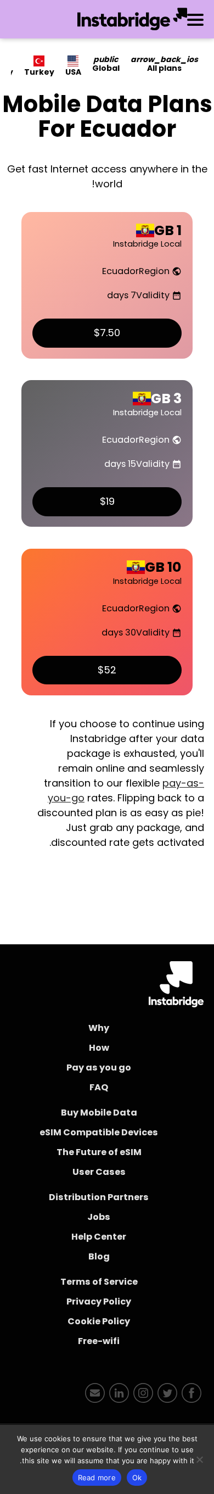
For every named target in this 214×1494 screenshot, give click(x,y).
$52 (107, 670)
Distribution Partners (99, 1197)
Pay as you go (98, 1067)
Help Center (98, 1236)
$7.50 (107, 332)
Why (98, 1028)
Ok (137, 1477)
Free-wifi (99, 1341)
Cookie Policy (98, 1321)
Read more (97, 1477)
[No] (200, 1459)
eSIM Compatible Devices (99, 1132)
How (99, 1047)
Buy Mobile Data (99, 1112)
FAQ (98, 1087)
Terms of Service (99, 1281)
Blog (99, 1256)
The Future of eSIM (99, 1152)
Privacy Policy (98, 1301)
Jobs (98, 1217)
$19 (107, 501)
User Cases (99, 1172)
